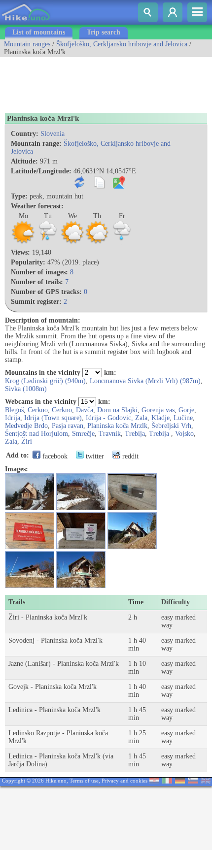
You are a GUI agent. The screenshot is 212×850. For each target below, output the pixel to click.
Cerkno (38, 410)
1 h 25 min (137, 737)
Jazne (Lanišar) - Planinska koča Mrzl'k (63, 663)
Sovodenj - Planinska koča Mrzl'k (55, 640)
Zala (11, 441)
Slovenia (52, 133)
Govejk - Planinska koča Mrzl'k (52, 686)
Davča (84, 410)
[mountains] (26, 22)
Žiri (26, 441)
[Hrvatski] (154, 781)
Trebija (135, 433)
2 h (132, 617)
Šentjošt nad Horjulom (36, 433)
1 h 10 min (137, 667)
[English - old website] (206, 781)
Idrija (12, 418)
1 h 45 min (137, 713)
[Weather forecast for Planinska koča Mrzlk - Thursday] (97, 242)
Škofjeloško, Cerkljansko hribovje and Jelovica (121, 44)
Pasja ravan (67, 425)
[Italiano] (167, 781)
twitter (94, 456)
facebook (54, 456)
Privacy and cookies (124, 781)
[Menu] (197, 12)
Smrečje (83, 433)
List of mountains (38, 32)
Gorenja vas (158, 410)
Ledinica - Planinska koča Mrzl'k (54, 710)
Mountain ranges (27, 44)
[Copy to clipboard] (101, 186)
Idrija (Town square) (53, 418)
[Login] (172, 12)
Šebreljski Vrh (171, 425)
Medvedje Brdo (26, 425)
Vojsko (184, 433)
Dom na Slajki (117, 410)
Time (135, 602)
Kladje (160, 418)
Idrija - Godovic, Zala (116, 418)
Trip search (103, 32)
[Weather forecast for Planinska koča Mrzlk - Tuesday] (47, 242)
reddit (129, 456)
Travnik (110, 433)
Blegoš (14, 410)
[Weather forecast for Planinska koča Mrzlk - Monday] (23, 242)
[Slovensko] (193, 781)
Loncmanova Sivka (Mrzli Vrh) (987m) (145, 381)
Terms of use (84, 781)
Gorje (186, 410)
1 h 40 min (137, 644)
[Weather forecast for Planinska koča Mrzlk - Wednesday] (72, 242)
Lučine (183, 418)
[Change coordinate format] (81, 186)
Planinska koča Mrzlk (117, 425)
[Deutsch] (180, 781)
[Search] (148, 12)
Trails (16, 602)
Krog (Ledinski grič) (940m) (45, 381)
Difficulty (175, 602)
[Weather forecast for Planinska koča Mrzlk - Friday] (121, 242)
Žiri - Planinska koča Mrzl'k (47, 617)
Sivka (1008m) (26, 388)
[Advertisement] (79, 81)
